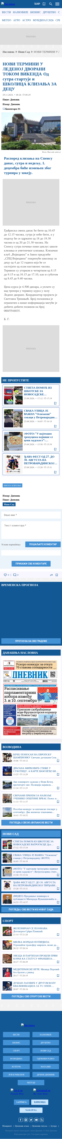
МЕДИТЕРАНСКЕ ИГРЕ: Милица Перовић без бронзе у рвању (31, 972)
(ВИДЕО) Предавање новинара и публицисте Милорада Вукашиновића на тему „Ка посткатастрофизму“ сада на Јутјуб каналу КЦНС (31, 899)
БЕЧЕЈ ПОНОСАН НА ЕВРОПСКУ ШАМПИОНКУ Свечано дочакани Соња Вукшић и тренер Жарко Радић (31, 757)
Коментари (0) (12, 109)
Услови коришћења (10, 544)
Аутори (53, 1126)
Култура (16, 1066)
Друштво (49, 12)
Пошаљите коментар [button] (43, 544)
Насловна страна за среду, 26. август (31, 697)
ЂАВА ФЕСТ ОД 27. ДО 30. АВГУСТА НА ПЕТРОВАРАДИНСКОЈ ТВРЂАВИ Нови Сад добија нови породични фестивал (31, 464)
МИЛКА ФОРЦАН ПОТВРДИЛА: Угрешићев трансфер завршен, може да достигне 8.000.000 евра (31, 945)
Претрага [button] (50, 4)
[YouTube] (36, 1120)
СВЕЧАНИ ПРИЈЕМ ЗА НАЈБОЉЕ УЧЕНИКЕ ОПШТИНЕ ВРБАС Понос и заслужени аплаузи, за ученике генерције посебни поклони (31, 798)
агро (16, 20)
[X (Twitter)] (31, 1120)
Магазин (46, 1066)
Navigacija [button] (57, 4)
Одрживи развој (45, 1058)
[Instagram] (26, 1120)
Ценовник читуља (39, 1126)
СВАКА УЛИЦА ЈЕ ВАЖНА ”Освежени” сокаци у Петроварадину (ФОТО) (31, 418)
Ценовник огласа (22, 1126)
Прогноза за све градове (31, 641)
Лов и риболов (16, 1074)
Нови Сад (24, 51)
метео (6, 20)
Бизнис (35, 12)
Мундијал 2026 (43, 20)
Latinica (22, 1102)
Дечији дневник (46, 1074)
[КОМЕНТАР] (14, 575)
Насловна (8, 51)
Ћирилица (40, 1102)
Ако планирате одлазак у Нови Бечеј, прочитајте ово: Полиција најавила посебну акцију (31, 785)
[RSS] (42, 1120)
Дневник (15, 99)
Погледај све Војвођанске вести (31, 822)
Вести (6, 12)
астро (26, 20)
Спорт (16, 1050)
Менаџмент (7, 1126)
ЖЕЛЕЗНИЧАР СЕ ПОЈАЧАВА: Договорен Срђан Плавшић (31, 931)
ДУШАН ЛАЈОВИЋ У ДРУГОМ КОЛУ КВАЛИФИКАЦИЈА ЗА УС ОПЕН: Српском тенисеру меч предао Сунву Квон (31, 986)
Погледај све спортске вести (31, 996)
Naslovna (31, 1110)
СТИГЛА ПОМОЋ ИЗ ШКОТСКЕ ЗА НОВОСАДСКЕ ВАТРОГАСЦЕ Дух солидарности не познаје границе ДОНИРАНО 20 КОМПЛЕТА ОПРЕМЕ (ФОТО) (31, 395)
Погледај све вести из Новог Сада (31, 909)
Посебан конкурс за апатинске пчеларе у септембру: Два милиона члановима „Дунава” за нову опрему (31, 812)
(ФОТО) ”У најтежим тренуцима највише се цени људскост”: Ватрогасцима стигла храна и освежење (31, 441)
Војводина (16, 1058)
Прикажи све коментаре (31, 563)
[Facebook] (20, 1120)
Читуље (31, 1082)
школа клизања (12, 485)
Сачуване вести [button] (44, 4)
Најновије (20, 12)
